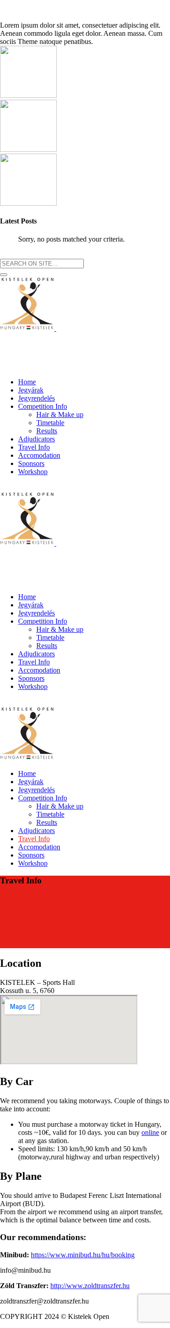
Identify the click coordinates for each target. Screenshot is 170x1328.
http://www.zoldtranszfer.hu (90, 1285)
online (150, 1132)
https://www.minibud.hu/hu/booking (83, 1255)
